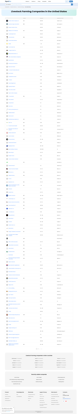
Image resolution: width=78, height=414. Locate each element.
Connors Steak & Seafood (13, 159)
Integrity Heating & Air (13, 327)
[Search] (72, 4)
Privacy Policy (42, 400)
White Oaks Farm (12, 318)
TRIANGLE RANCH (12, 112)
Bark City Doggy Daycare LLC (14, 337)
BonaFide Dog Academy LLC (14, 119)
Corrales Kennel (61, 379)
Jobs (29, 400)
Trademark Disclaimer (43, 407)
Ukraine (58, 358)
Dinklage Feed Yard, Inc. (13, 291)
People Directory (30, 396)
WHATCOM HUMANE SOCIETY (14, 321)
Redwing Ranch (61, 381)
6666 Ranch (11, 331)
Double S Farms (11, 155)
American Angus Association (14, 24)
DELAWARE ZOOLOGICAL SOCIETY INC (14, 305)
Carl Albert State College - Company (13, 235)
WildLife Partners (12, 175)
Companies (44, 1)
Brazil (36, 358)
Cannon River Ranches (13, 40)
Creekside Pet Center (12, 76)
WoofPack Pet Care (16, 383)
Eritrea (14, 360)
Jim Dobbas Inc (11, 211)
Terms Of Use (42, 396)
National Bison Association (13, 245)
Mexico (14, 364)
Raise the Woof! (39, 379)
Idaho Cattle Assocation (13, 241)
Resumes (29, 398)
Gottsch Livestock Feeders (13, 168)
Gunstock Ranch (12, 139)
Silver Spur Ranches (12, 297)
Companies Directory (31, 394)
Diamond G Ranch (12, 66)
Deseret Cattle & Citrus (13, 27)
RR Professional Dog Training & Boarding (17, 379)
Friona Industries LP (12, 205)
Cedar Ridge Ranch (12, 83)
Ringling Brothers (12, 145)
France (58, 367)
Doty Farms (11, 106)
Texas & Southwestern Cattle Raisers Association (14, 185)
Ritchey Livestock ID (12, 132)
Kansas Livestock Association (14, 202)
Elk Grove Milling (11, 288)
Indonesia (13, 362)
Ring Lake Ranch (11, 215)
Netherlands (14, 358)
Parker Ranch (11, 218)
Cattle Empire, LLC (12, 198)
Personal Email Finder (54, 394)
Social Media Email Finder (55, 396)
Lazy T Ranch (11, 294)
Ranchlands (11, 254)
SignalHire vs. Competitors (55, 404)
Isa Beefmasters (11, 251)
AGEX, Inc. (10, 122)
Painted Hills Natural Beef (13, 278)
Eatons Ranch (11, 248)
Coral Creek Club (12, 47)
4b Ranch (10, 188)
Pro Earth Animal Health (13, 125)
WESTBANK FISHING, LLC (13, 340)
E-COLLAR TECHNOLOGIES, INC (14, 70)
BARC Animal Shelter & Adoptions (15, 56)
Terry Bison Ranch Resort (13, 308)
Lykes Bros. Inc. (11, 208)
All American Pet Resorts (13, 63)
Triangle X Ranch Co (12, 50)
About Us (41, 394)
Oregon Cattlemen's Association (15, 231)
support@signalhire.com (67, 398)
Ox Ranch (10, 221)
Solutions (33, 1)
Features (27, 1)
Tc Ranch (10, 79)
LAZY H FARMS (39, 377)
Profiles (49, 1)
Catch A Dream (11, 136)
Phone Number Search (54, 402)
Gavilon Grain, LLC (12, 225)
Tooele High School (12, 33)
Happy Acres (11, 284)
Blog (17, 394)
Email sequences (7, 400)
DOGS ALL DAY (11, 115)
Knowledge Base (19, 396)
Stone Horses (16, 377)
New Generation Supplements (14, 265)
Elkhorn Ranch (11, 152)
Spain (36, 367)
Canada (36, 362)
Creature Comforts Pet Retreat (14, 274)
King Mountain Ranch (12, 142)
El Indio (10, 324)
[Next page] (41, 349)
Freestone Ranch (12, 165)
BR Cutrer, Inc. (11, 172)
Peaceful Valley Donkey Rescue (14, 314)
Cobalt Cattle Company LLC (14, 20)
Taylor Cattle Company (13, 93)
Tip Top (10, 178)
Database (6, 394)
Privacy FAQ (41, 398)
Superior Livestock (12, 195)
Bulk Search (53, 398)
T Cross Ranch (11, 96)
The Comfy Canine (12, 89)
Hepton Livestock (12, 261)
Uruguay (13, 367)
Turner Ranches (11, 37)
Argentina (58, 364)
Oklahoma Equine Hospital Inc (14, 334)
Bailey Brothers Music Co (13, 53)
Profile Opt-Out (42, 402)
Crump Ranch (11, 102)
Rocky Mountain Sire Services (17, 381)
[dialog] (7, 410)
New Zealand (59, 362)
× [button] (13, 407)
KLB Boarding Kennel (61, 377)
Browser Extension (8, 396)
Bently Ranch (11, 228)
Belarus (36, 360)
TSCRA (10, 311)
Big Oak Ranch (11, 60)
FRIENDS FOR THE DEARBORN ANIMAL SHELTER (13, 344)
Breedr (10, 43)
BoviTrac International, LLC (13, 109)
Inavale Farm (11, 192)
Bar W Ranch (11, 73)
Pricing (39, 1)
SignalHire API (7, 398)
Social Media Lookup (54, 400)
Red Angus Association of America (13, 129)
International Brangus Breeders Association (14, 258)
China (36, 364)
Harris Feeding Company (13, 149)
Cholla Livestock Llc (12, 281)
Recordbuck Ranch (12, 271)
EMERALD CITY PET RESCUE (13, 30)
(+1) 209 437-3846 (66, 395)
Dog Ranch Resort (12, 86)
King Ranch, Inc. (11, 181)
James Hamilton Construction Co (15, 268)
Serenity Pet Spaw (39, 381)
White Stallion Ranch (12, 301)
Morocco (58, 360)
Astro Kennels (11, 99)
